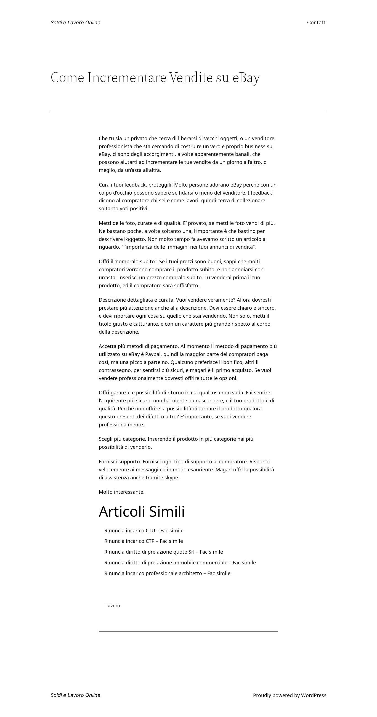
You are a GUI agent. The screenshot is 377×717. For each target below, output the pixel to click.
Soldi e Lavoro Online (75, 22)
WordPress (313, 695)
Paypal (153, 354)
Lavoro (112, 605)
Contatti (316, 22)
